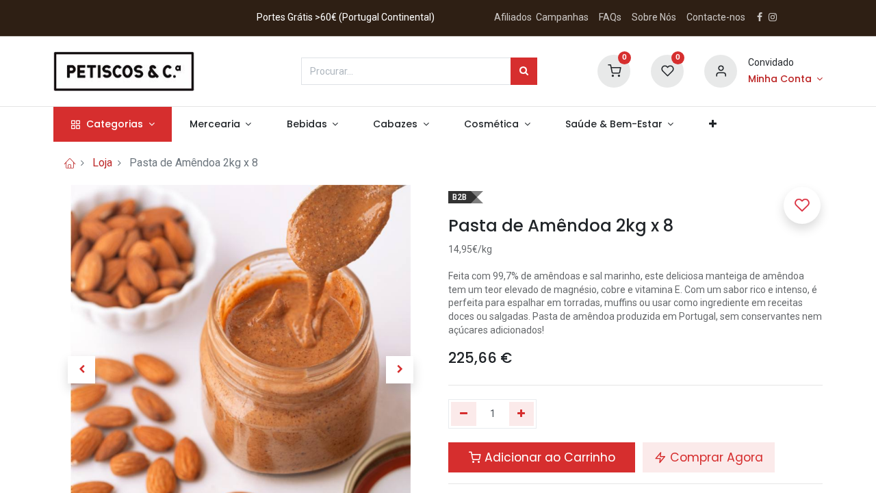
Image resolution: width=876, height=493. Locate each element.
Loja (102, 162)
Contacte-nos (715, 17)
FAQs (610, 17)
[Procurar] (524, 71)
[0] (613, 69)
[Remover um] (463, 414)
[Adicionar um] (521, 414)
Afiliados (514, 17)
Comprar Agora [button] (715, 457)
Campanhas (562, 17)
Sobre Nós (655, 17)
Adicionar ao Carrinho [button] (548, 457)
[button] (712, 124)
